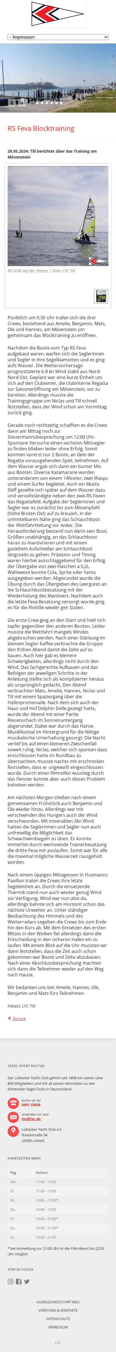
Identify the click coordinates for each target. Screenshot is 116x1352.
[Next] (22, 103)
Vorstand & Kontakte (58, 1310)
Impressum (58, 1327)
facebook (19, 1281)
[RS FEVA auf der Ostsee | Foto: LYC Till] (58, 216)
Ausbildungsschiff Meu (58, 1302)
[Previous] (12, 103)
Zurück (19, 1018)
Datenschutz (58, 1318)
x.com (27, 1281)
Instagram (11, 1281)
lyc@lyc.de (31, 1118)
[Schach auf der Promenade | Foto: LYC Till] (101, 296)
